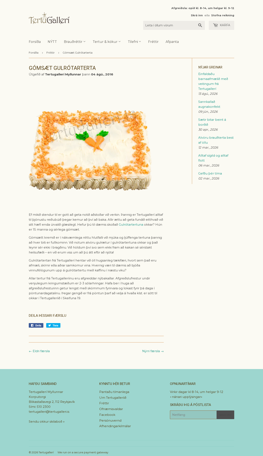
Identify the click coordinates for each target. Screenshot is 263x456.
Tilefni (133, 42)
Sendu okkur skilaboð (46, 421)
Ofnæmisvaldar (111, 409)
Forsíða (35, 42)
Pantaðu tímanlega (114, 392)
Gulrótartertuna (131, 224)
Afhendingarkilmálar (115, 426)
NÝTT (52, 42)
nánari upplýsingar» (187, 397)
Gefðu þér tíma (210, 173)
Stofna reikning (222, 15)
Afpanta (172, 42)
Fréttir (153, 42)
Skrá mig (225, 414)
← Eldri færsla (39, 351)
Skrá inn (197, 15)
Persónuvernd (110, 420)
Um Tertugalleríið (112, 398)
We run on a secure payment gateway (83, 452)
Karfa (224, 25)
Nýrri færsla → (153, 351)
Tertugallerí (46, 452)
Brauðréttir (73, 42)
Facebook (107, 415)
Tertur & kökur (105, 42)
